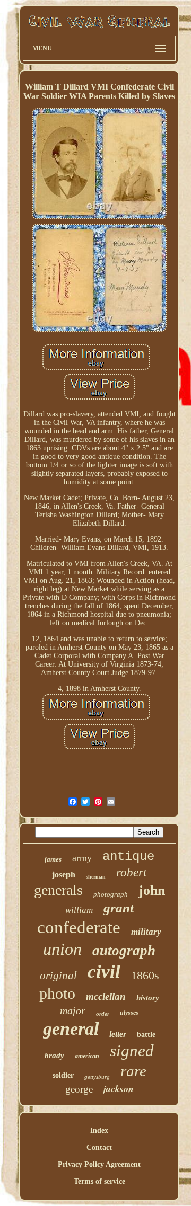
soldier (63, 1075)
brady (54, 1055)
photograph (110, 894)
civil (104, 971)
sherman (96, 877)
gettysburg (97, 1077)
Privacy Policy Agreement (99, 1164)
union (62, 949)
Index (99, 1130)
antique (128, 856)
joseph (63, 874)
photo (57, 993)
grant (118, 908)
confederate (78, 927)
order (102, 1013)
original (58, 975)
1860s (145, 975)
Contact (99, 1147)
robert (131, 872)
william (79, 910)
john (151, 890)
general (71, 1029)
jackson (118, 1088)
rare (133, 1070)
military (146, 932)
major (72, 1010)
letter (117, 1034)
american (87, 1056)
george (79, 1089)
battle (146, 1035)
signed (132, 1050)
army (82, 858)
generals (58, 890)
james (53, 859)
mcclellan (106, 996)
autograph (123, 951)
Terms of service (99, 1181)
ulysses (129, 1012)
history (147, 998)
